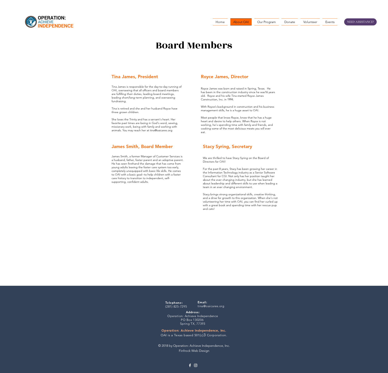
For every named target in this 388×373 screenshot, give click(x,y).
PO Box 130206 (193, 320)
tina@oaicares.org (161, 130)
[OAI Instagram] (195, 365)
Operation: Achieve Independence (192, 316)
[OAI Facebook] (190, 365)
